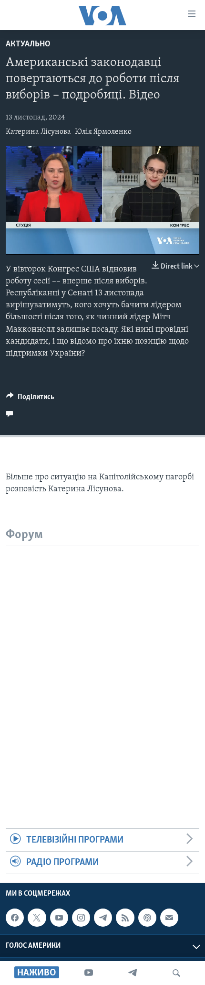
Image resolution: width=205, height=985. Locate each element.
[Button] (30, 399)
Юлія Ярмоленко (103, 132)
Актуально (28, 44)
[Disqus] (102, 664)
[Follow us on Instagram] (81, 918)
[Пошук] (176, 973)
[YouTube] (88, 973)
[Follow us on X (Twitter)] (37, 918)
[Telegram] (132, 973)
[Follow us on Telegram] (103, 918)
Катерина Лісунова (38, 132)
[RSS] (125, 918)
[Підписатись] (169, 918)
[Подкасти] (147, 918)
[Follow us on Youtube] (59, 918)
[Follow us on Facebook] (15, 918)
